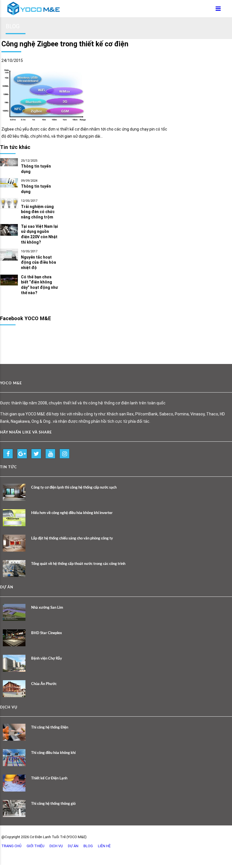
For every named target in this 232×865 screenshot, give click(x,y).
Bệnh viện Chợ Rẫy (46, 658)
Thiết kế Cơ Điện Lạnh (49, 778)
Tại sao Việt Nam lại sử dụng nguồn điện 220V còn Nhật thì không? (39, 234)
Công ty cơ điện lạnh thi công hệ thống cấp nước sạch (74, 487)
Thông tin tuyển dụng (36, 169)
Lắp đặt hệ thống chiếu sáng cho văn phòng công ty (72, 538)
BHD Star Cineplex (46, 633)
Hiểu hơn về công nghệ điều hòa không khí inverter (72, 513)
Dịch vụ (56, 846)
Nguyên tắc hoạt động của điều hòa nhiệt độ (38, 262)
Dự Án (73, 846)
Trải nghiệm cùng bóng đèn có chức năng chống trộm (38, 212)
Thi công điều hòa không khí (53, 753)
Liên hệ (104, 846)
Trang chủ (11, 846)
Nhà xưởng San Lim (47, 608)
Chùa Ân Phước (44, 684)
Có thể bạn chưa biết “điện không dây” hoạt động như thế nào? (39, 285)
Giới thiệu (35, 846)
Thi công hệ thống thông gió (53, 804)
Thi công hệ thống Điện (49, 727)
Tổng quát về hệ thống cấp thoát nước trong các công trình (78, 564)
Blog (88, 846)
